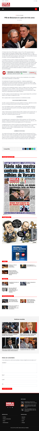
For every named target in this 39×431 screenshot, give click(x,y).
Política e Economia (20, 15)
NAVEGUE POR (4, 414)
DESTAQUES (23, 399)
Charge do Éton (6, 217)
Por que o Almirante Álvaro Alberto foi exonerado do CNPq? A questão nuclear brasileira (13, 290)
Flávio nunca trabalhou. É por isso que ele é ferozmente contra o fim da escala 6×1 (14, 307)
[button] (3, 9)
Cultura (4, 261)
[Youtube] (12, 407)
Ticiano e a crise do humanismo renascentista (13, 266)
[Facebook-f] (7, 407)
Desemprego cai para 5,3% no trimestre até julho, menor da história (13, 300)
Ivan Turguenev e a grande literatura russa (31, 265)
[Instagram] (10, 407)
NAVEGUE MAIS (24, 414)
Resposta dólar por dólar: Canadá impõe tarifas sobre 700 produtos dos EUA (31, 301)
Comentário (4, 362)
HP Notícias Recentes (8, 296)
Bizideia (27, 427)
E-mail (3, 379)
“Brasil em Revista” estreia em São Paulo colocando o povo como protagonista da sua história (13, 272)
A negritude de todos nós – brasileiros (27, 349)
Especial (5, 278)
